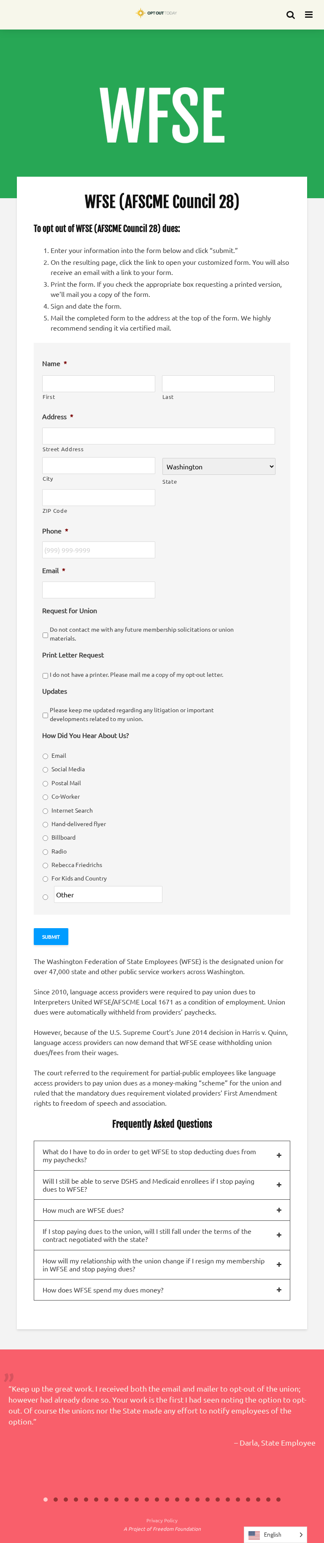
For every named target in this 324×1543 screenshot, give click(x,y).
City (48, 478)
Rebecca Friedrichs (76, 864)
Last (168, 396)
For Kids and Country (79, 878)
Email (58, 755)
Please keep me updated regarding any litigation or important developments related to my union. (132, 714)
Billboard (63, 837)
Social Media (68, 769)
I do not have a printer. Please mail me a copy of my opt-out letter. (136, 674)
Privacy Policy (162, 1520)
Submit (51, 936)
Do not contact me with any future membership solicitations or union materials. (142, 633)
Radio (59, 851)
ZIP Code (55, 510)
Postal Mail (66, 782)
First (49, 396)
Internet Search (72, 810)
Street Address (63, 448)
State (169, 481)
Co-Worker (65, 796)
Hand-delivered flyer (78, 823)
